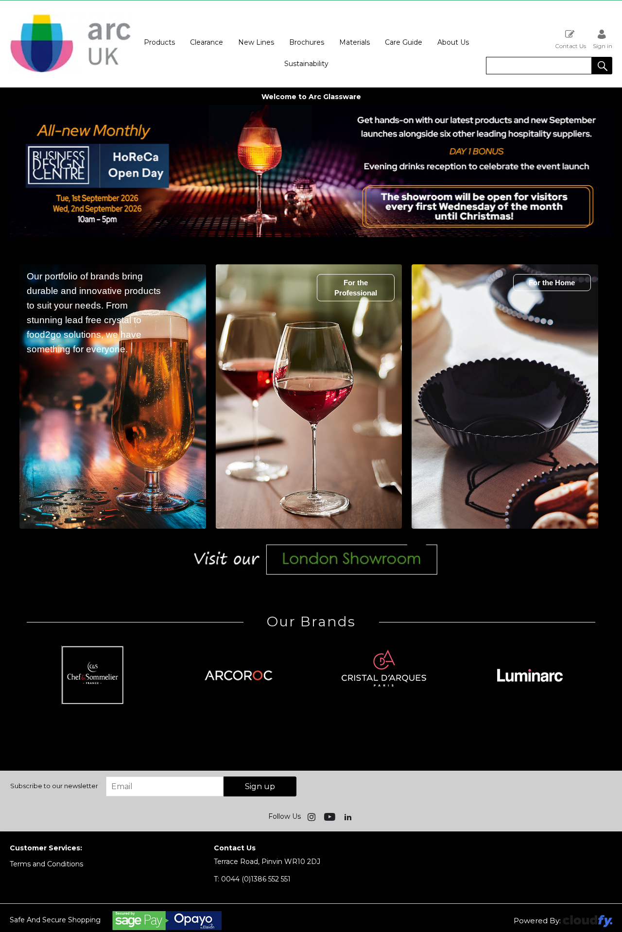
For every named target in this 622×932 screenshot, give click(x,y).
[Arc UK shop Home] (70, 44)
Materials (354, 42)
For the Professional (355, 287)
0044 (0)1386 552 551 (252, 879)
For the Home (552, 282)
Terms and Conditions (46, 864)
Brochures (306, 42)
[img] (312, 816)
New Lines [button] (256, 42)
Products (159, 42)
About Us (453, 42)
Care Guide (403, 42)
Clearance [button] (206, 42)
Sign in (602, 45)
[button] (602, 65)
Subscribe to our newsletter (54, 786)
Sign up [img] (260, 786)
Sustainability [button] (306, 63)
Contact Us (570, 45)
